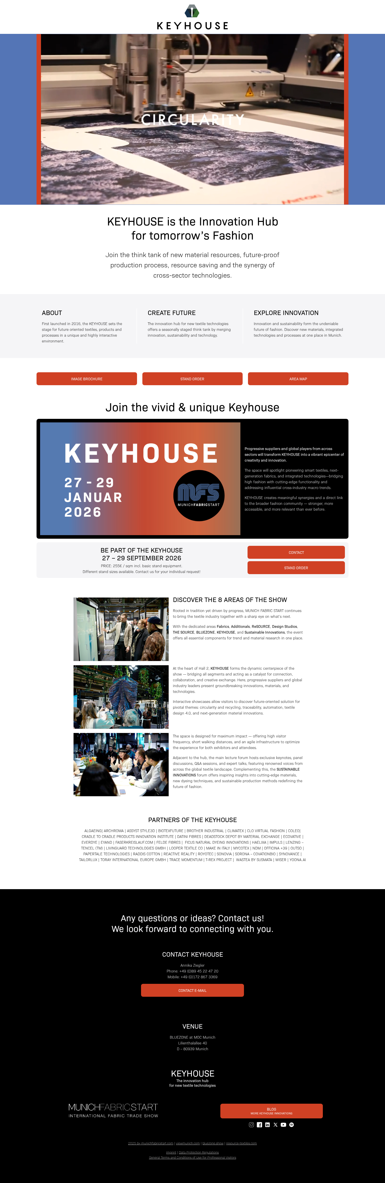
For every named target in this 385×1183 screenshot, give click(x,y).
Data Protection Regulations (199, 1152)
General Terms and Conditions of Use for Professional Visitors (192, 1157)
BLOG (271, 1111)
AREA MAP (298, 378)
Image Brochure (86, 378)
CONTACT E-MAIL (192, 990)
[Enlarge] (163, 671)
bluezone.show (213, 1143)
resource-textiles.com (241, 1143)
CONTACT (296, 552)
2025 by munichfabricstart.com (150, 1143)
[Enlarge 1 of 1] (163, 603)
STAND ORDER (192, 378)
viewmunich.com (188, 1143)
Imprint (171, 1152)
